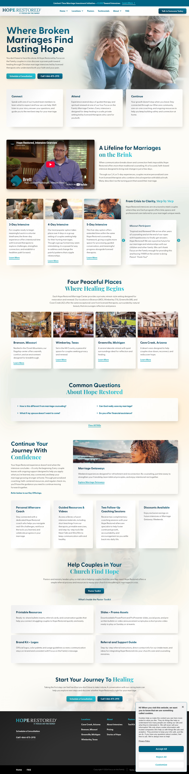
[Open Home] (67, 10)
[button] (49, 76)
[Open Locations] (82, 10)
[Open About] (121, 10)
